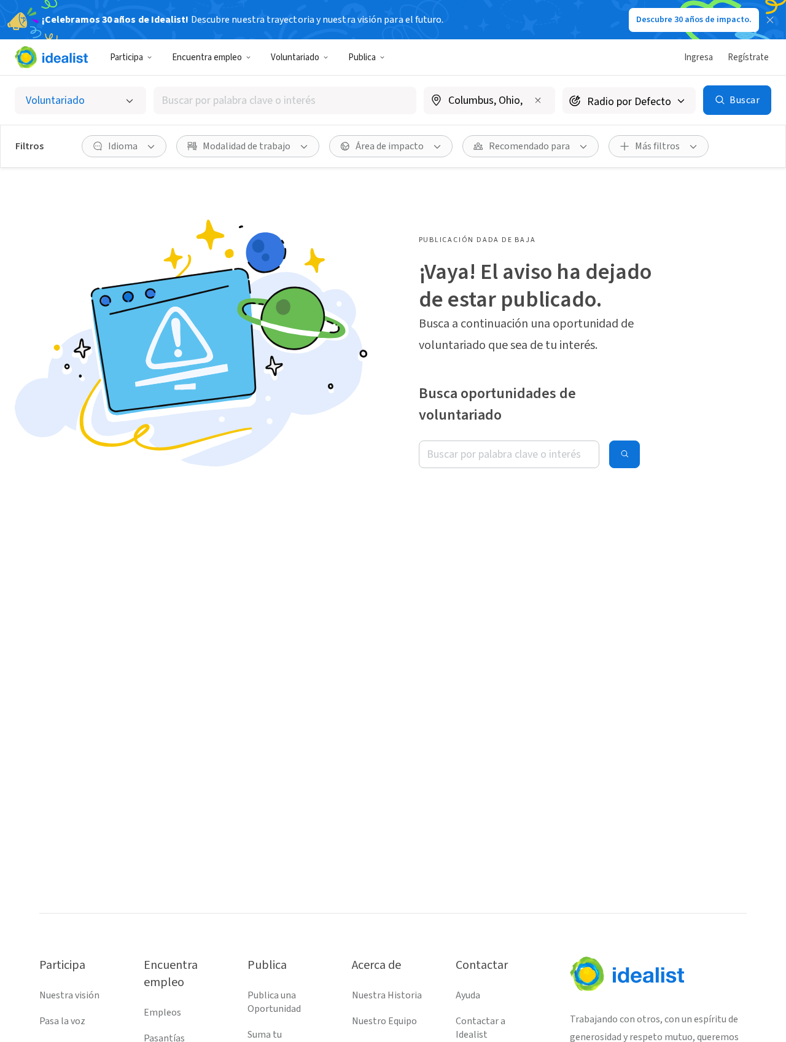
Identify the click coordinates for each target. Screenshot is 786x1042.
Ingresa (698, 57)
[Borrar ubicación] (538, 100)
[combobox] (285, 100)
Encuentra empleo (207, 57)
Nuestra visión (69, 995)
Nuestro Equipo (384, 1021)
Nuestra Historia (387, 995)
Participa (126, 57)
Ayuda (468, 995)
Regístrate (748, 57)
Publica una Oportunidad (274, 1002)
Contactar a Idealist (480, 1027)
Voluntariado (295, 57)
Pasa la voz (62, 1021)
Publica (362, 57)
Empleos (162, 1012)
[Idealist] (51, 57)
